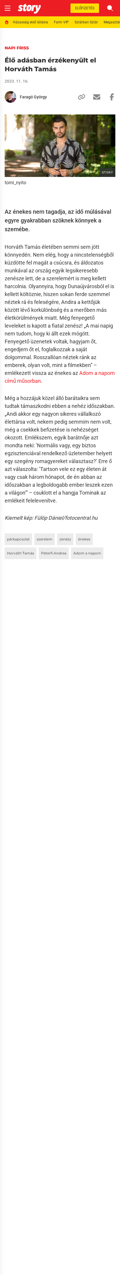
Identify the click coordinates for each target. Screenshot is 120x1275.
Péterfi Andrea (53, 553)
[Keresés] (110, 8)
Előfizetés (84, 8)
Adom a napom (87, 553)
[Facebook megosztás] (109, 96)
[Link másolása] (79, 96)
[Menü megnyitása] (7, 8)
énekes (84, 539)
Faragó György (33, 97)
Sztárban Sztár (86, 22)
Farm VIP (61, 22)
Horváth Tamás (20, 553)
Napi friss (17, 48)
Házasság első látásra (30, 22)
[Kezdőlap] (29, 8)
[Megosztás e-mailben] (94, 96)
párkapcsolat (18, 539)
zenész (65, 539)
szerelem (44, 539)
